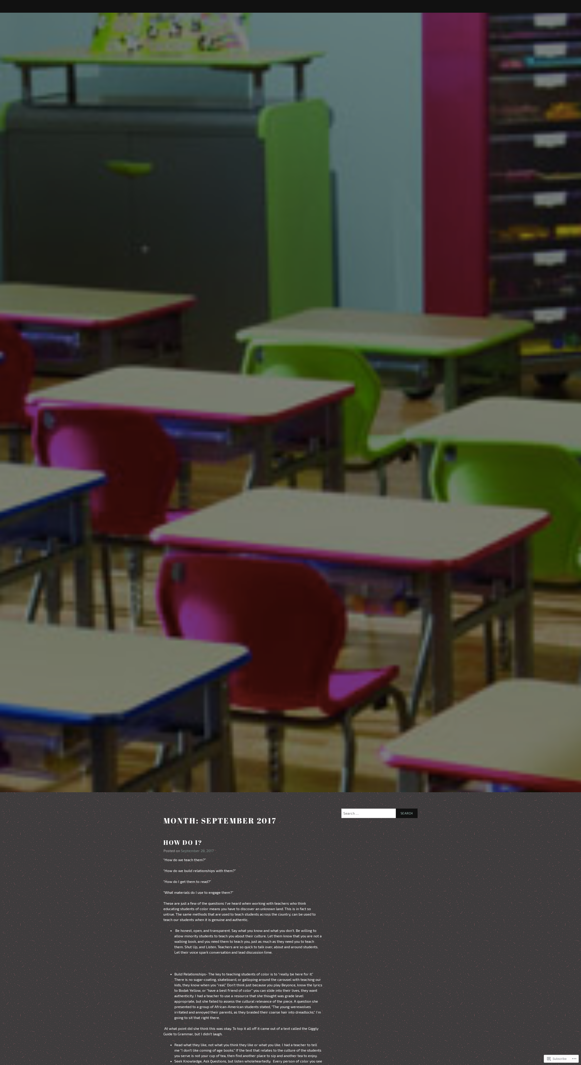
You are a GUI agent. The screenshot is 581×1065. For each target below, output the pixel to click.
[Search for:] (379, 813)
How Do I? (182, 842)
